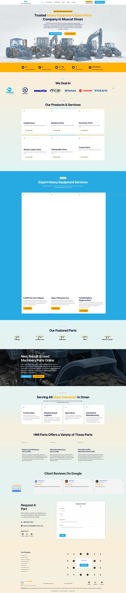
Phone (61, 514)
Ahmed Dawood (103, 480)
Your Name (62, 508)
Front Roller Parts (25, 567)
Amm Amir (71, 480)
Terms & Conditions (64, 590)
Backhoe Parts (57, 123)
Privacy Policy (72, 590)
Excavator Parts (86, 123)
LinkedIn (22, 536)
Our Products (49, 2)
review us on (16, 490)
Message (61, 525)
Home (42, 2)
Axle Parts (23, 565)
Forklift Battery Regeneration (85, 299)
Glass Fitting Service (60, 298)
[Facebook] (31, 534)
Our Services (57, 2)
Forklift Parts (29, 123)
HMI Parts (56, 590)
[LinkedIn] (22, 534)
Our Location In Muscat (30, 585)
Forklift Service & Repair (33, 298)
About (63, 2)
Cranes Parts (84, 147)
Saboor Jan (41, 480)
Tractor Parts (24, 571)
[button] (89, 1)
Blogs (68, 2)
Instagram (27, 536)
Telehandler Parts (59, 149)
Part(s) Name (62, 519)
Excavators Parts (25, 561)
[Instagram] (27, 534)
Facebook (32, 536)
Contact (73, 2)
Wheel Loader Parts (32, 149)
